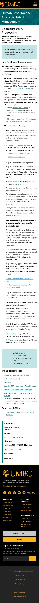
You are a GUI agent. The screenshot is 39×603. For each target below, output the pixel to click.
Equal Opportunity (19, 579)
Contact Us (8, 453)
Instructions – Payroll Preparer (19, 153)
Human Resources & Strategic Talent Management (16, 17)
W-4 (12, 184)
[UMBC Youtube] (19, 493)
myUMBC (9, 459)
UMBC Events (7, 508)
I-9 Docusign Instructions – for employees (21, 119)
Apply (19, 539)
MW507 (21, 184)
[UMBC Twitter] (9, 493)
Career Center (8, 505)
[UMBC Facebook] (5, 493)
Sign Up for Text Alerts (26, 525)
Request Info (19, 533)
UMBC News (7, 514)
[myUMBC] (31, 493)
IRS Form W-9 (11, 334)
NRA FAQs (7, 382)
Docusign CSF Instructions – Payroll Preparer (20, 386)
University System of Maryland (23, 571)
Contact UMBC (26, 507)
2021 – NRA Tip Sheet (12, 379)
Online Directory (26, 504)
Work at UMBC (8, 520)
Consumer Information (19, 596)
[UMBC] (10, 4)
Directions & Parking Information (15, 486)
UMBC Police (25, 519)
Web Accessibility (19, 592)
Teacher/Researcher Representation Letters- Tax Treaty (19, 286)
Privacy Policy (19, 584)
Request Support (26, 510)
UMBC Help (7, 511)
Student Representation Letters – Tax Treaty (19, 280)
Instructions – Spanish (14, 110)
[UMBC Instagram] (14, 493)
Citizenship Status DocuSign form (18, 145)
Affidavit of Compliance (23, 89)
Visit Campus (7, 517)
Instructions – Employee (16, 157)
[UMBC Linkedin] (24, 493)
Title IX (19, 588)
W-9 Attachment (12, 340)
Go (32, 558)
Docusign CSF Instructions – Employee (18, 390)
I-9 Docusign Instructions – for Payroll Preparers (20, 413)
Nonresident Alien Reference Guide (16, 375)
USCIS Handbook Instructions (20, 121)
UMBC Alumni (7, 502)
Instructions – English (20, 108)
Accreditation (19, 575)
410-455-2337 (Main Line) (22, 445)
